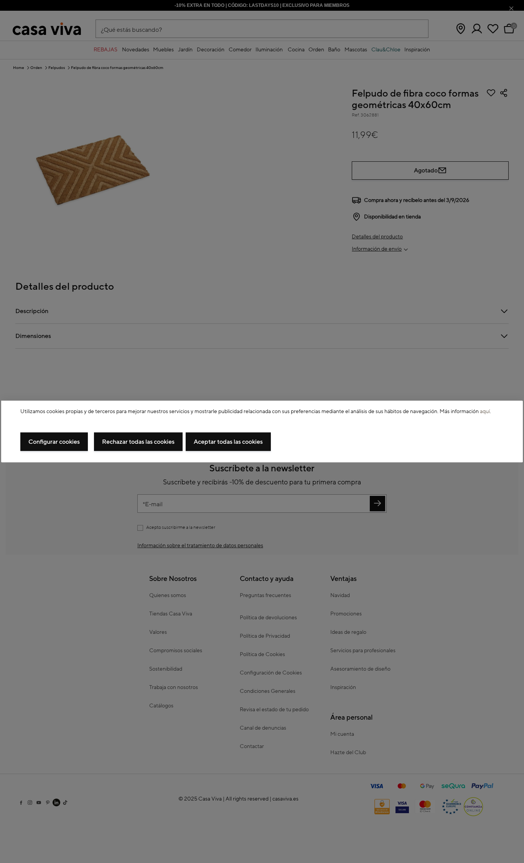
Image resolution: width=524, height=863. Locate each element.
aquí (485, 411)
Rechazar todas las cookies (138, 441)
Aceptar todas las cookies (228, 441)
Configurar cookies (54, 441)
